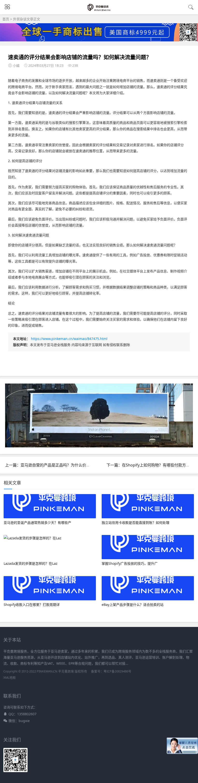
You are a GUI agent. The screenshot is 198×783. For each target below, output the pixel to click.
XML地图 (9, 678)
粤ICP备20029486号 (117, 671)
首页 (5, 19)
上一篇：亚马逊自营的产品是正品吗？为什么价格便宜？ (53, 465)
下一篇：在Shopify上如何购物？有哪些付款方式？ (150, 465)
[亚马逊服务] (99, 10)
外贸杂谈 (20, 19)
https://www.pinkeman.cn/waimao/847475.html (69, 338)
